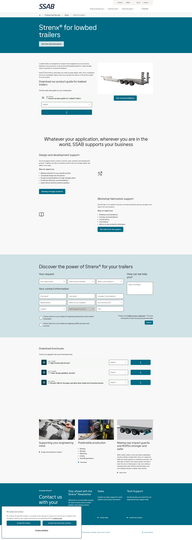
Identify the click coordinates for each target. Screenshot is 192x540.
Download (83, 462)
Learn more (122, 472)
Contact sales (104, 517)
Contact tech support (135, 517)
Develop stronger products (52, 191)
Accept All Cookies (23, 523)
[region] (42, 522)
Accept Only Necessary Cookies (59, 523)
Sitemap (93, 532)
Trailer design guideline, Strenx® (62, 373)
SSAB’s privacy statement (136, 316)
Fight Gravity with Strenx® (60, 363)
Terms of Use (101, 532)
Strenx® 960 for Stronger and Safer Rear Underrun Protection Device (76, 383)
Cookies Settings (41, 530)
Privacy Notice (86, 532)
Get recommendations (125, 98)
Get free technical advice (51, 44)
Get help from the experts (110, 229)
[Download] (66, 112)
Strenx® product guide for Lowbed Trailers (64, 98)
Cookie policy (57, 518)
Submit (148, 322)
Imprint (108, 532)
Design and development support (51, 452)
